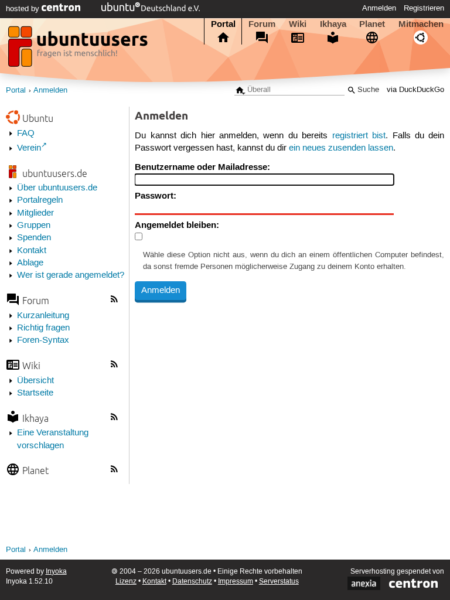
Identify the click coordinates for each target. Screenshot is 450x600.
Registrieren (424, 8)
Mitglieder (35, 213)
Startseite (35, 393)
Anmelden (379, 8)
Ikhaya (333, 24)
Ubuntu (37, 118)
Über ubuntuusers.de (57, 188)
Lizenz (126, 581)
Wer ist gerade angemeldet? (70, 275)
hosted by (24, 8)
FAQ (26, 133)
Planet (372, 24)
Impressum (235, 581)
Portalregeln (40, 200)
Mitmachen (421, 24)
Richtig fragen (43, 328)
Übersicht (35, 381)
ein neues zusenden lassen (341, 148)
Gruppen (33, 225)
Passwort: (155, 196)
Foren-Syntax (43, 340)
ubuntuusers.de (54, 173)
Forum (261, 24)
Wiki (297, 24)
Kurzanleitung (43, 316)
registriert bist (359, 136)
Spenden (34, 238)
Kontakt (31, 251)
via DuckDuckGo (415, 90)
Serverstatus (279, 581)
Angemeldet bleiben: (177, 225)
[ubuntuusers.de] (79, 49)
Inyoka (56, 571)
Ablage (30, 263)
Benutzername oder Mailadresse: (202, 167)
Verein (29, 148)
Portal (223, 24)
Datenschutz (192, 581)
